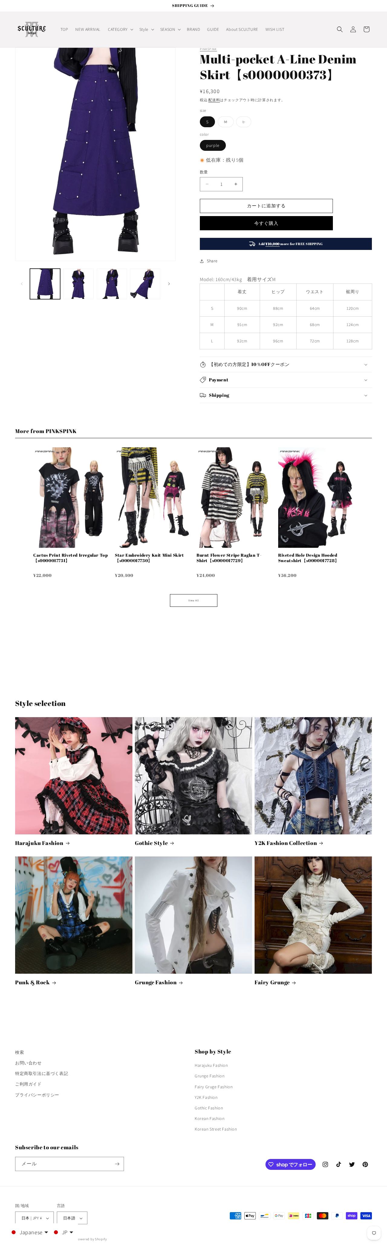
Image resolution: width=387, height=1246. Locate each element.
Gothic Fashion (209, 1108)
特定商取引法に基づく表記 (41, 1073)
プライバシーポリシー (37, 1095)
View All (193, 600)
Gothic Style (151, 843)
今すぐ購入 (266, 223)
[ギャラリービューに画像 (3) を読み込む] (112, 284)
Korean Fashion (209, 1118)
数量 (204, 172)
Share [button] (212, 261)
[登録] (117, 1164)
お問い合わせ (28, 1063)
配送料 (214, 100)
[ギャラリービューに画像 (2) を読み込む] (78, 284)
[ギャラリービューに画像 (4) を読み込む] (145, 284)
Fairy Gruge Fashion (214, 1086)
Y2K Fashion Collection (286, 843)
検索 (19, 1052)
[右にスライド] (169, 283)
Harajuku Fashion (39, 843)
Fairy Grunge (272, 982)
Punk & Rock (32, 982)
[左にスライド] (21, 283)
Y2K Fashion (206, 1097)
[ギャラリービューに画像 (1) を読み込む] (45, 284)
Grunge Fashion (156, 982)
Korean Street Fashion (216, 1129)
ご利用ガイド (28, 1084)
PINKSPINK (208, 49)
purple (213, 145)
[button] (120, 29)
